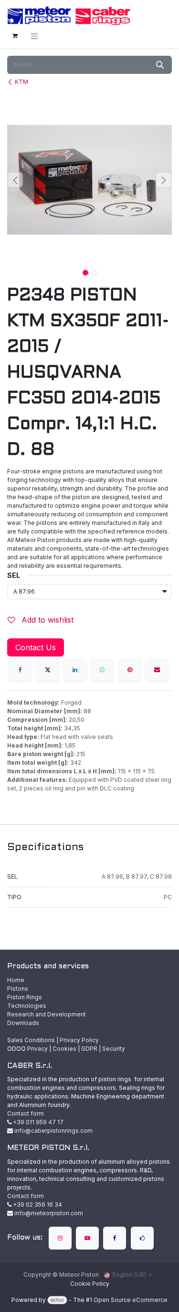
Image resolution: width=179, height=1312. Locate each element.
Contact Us (35, 647)
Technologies (26, 1005)
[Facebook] (20, 669)
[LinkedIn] (74, 669)
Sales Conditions (31, 1040)
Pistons (17, 988)
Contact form (25, 1113)
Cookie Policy (89, 1283)
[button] (15, 179)
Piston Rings (24, 997)
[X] (47, 669)
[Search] (160, 65)
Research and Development (46, 1014)
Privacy (37, 1048)
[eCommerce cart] (14, 35)
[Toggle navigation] (34, 36)
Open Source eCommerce (131, 1299)
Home (15, 980)
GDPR (89, 1048)
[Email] (157, 669)
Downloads (23, 1022)
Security (113, 1048)
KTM (21, 81)
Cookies (64, 1048)
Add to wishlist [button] (46, 620)
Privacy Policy (79, 1040)
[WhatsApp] (102, 669)
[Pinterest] (129, 669)
